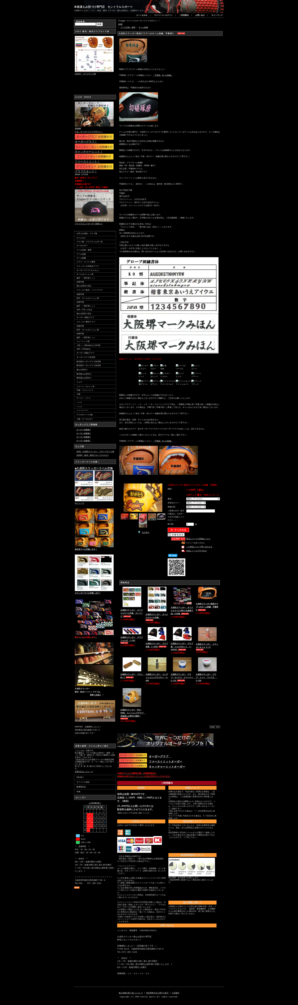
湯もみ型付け (82, 370)
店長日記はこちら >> (84, 772)
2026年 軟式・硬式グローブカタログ (92, 455)
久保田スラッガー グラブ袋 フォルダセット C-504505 (182, 646)
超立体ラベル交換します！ (86, 549)
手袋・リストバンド (85, 390)
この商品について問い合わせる (199, 547)
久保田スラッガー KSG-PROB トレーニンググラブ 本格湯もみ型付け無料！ (132, 713)
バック (79, 402)
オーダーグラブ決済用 (86, 357)
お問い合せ (200, 15)
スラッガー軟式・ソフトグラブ (90, 290)
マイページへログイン (163, 15)
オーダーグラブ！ (86, 141)
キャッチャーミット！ (89, 151)
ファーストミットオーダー (165, 761)
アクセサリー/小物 (85, 415)
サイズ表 (79, 446)
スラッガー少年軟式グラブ (88, 266)
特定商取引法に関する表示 (157, 993)
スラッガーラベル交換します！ (88, 593)
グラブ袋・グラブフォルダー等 (90, 242)
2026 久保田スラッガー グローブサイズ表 (95, 451)
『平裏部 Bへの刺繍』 (163, 75)
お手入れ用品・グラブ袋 (87, 233)
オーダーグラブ (160, 756)
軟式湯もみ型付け (84, 374)
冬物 (78, 792)
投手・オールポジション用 (88, 298)
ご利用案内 (184, 15)
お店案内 (175, 993)
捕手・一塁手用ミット (86, 278)
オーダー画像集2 (83, 437)
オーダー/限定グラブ (85, 317)
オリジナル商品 (83, 782)
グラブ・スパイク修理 (86, 262)
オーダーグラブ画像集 (86, 424)
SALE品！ (81, 777)
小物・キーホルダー (85, 419)
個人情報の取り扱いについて (131, 993)
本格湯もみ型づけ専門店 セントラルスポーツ (103, 6)
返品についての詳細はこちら (198, 539)
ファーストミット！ (87, 161)
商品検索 (80, 21)
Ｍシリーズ (79, 503)
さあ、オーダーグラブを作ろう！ (89, 132)
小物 (78, 394)
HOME (120, 24)
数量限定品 (81, 787)
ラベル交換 (81, 254)
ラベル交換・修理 (84, 250)
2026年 (78, 128)
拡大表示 (145, 532)
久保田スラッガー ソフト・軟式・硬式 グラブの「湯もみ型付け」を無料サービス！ (109, 10)
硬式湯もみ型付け (84, 378)
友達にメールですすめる (196, 551)
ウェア (79, 382)
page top (214, 727)
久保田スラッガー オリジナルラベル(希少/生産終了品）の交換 (182, 610)
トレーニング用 (83, 341)
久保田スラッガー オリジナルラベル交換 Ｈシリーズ (131, 613)
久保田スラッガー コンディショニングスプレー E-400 (157, 677)
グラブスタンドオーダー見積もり (89, 224)
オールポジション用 (85, 274)
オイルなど (81, 238)
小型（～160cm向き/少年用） (89, 345)
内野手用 (80, 294)
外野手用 (80, 282)
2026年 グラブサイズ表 (85, 74)
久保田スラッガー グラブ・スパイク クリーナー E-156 (183, 677)
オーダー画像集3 (83, 433)
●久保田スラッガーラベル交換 (94, 468)
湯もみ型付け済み (84, 286)
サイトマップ (217, 15)
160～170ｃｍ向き (84, 310)
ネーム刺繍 (81, 258)
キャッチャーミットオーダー (167, 766)
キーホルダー (82, 246)
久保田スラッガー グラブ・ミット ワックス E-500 (206, 677)
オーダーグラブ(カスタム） (88, 270)
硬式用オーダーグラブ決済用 (89, 365)
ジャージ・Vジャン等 (85, 386)
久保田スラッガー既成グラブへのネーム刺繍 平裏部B (207, 607)
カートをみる (141, 15)
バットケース (82, 410)
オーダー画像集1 (83, 441)
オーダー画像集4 (83, 430)
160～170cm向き (84, 349)
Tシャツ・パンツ (84, 398)
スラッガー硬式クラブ (86, 322)
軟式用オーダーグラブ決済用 (89, 361)
